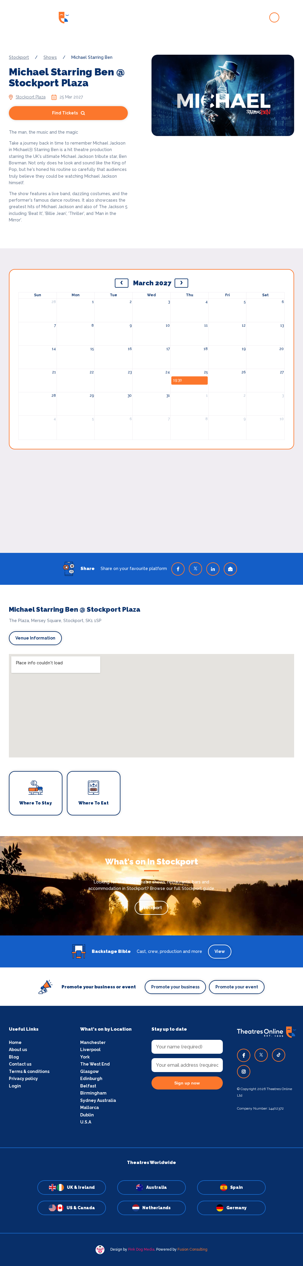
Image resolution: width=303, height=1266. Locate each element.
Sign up (151, 686)
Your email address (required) (132, 617)
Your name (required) (123, 649)
